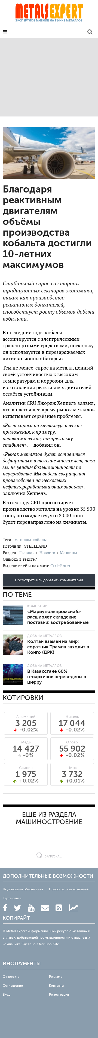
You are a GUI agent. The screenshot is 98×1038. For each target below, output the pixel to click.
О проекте (11, 977)
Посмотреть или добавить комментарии (49, 580)
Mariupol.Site (49, 944)
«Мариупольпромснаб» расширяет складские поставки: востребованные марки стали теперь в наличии (58, 622)
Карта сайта (12, 898)
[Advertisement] (49, 77)
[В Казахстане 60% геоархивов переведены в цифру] (13, 674)
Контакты (56, 985)
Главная (27, 552)
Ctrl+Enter (60, 565)
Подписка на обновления (23, 889)
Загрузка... (53, 856)
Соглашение (13, 985)
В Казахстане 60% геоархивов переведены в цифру (56, 677)
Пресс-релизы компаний (68, 889)
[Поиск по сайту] (90, 32)
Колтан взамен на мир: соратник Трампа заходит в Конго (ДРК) (58, 647)
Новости (47, 552)
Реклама (55, 977)
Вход (6, 994)
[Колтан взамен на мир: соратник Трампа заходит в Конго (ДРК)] (13, 645)
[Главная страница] (49, 14)
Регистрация (59, 994)
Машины (68, 552)
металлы (22, 539)
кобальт (40, 539)
